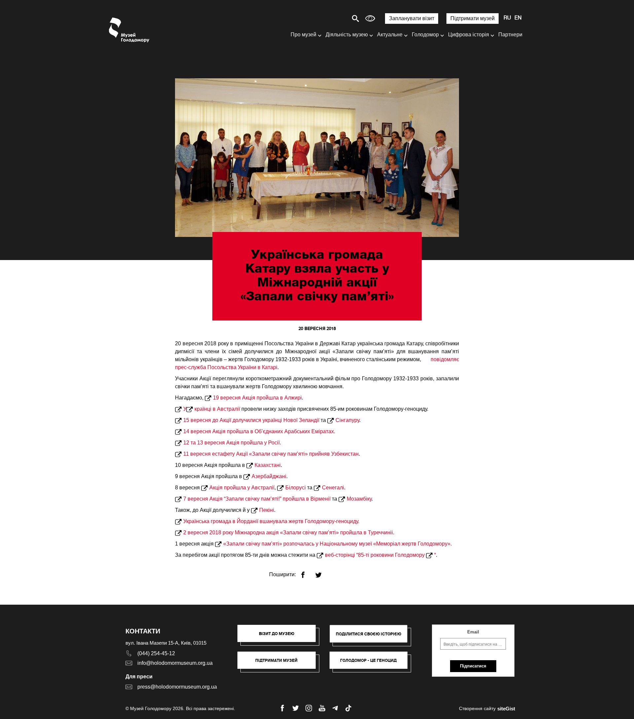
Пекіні (266, 510)
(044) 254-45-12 (156, 653)
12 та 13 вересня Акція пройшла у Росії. (232, 442)
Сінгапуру (347, 420)
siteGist (506, 708)
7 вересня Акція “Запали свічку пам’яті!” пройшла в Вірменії (257, 499)
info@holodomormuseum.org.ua (175, 663)
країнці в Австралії (217, 409)
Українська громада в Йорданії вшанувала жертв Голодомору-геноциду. (271, 521)
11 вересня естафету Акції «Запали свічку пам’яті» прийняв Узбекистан (271, 454)
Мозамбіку (359, 499)
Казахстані (268, 465)
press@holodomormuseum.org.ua (177, 687)
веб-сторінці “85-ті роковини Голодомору (375, 555)
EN (518, 18)
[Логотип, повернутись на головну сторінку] (129, 30)
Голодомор (425, 34)
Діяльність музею (347, 34)
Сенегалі (333, 487)
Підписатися (473, 665)
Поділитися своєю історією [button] (368, 633)
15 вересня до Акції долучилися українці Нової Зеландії (251, 420)
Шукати (332, 18)
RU (507, 18)
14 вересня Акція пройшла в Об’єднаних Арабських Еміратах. (259, 431)
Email (473, 631)
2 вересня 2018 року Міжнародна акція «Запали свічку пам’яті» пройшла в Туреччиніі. (288, 532)
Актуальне (390, 34)
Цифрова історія (468, 34)
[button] (279, 637)
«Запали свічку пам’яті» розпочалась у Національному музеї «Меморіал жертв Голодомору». (337, 544)
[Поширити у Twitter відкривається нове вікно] (322, 572)
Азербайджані (269, 476)
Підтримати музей (472, 18)
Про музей (303, 34)
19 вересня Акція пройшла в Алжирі (257, 397)
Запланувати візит (411, 18)
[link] (279, 663)
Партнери (510, 34)
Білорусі (295, 487)
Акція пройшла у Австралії (241, 487)
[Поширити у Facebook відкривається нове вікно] (307, 572)
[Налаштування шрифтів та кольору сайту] (370, 18)
